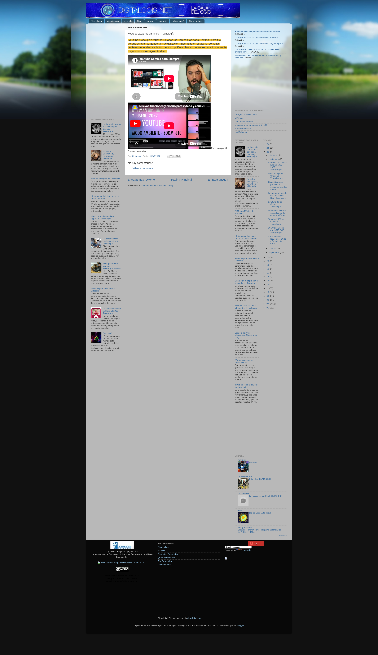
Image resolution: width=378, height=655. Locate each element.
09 (268, 296)
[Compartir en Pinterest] (179, 156)
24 (268, 148)
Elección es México (244, 121)
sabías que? (178, 21)
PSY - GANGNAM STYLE (260, 479)
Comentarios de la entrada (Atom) (157, 186)
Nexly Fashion (245, 527)
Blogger (240, 625)
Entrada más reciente (141, 179)
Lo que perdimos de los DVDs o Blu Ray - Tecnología (277, 195)
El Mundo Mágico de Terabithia (105, 179)
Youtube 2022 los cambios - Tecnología (276, 221)
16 (268, 269)
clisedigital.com (194, 618)
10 (268, 292)
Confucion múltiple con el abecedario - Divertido (246, 282)
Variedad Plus (164, 565)
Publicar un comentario (142, 168)
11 (268, 288)
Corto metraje (195, 21)
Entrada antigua (218, 179)
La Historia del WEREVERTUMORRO (265, 496)
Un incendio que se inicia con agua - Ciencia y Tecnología (253, 152)
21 (268, 257)
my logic (242, 460)
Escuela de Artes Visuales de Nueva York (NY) (246, 335)
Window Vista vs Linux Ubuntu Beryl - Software (246, 306)
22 (268, 152)
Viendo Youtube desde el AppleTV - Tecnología (102, 217)
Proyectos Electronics (168, 554)
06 (268, 308)
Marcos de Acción (243, 128)
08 (268, 300)
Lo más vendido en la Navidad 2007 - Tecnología (112, 310)
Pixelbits (161, 551)
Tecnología (96, 21)
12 (268, 284)
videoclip (163, 21)
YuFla (240, 510)
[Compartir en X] (173, 156)
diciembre (274, 155)
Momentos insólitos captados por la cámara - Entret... (277, 212)
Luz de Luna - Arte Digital (260, 513)
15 (268, 273)
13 (268, 280)
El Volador (239, 118)
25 (268, 144)
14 (268, 277)
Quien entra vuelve (166, 558)
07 (268, 304)
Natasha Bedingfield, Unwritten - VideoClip (108, 155)
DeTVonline (243, 494)
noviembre (274, 159)
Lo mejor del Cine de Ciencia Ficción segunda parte (259, 43)
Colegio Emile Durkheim (246, 114)
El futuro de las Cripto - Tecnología (275, 204)
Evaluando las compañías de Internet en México (257, 32)
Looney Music (245, 477)
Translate (246, 550)
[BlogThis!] (171, 156)
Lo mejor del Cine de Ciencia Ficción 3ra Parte (256, 37)
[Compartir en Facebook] (176, 156)
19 (268, 265)
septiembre (274, 252)
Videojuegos (113, 21)
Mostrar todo (283, 536)
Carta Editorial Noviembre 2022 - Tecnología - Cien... (277, 240)
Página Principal (181, 179)
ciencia (150, 21)
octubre (273, 248)
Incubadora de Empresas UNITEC (251, 125)
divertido (128, 21)
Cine (139, 21)
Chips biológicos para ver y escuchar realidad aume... (277, 185)
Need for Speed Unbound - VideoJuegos (275, 175)
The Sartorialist (165, 561)
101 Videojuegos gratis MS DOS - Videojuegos (277, 230)
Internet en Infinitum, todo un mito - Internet (246, 237)
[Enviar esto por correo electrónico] (168, 156)
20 (268, 261)
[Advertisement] (106, 70)
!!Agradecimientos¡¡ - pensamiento (244, 361)
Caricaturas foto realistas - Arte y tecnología (110, 241)
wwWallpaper (241, 132)
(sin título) (107, 333)
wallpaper (253, 462)
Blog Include (163, 547)
